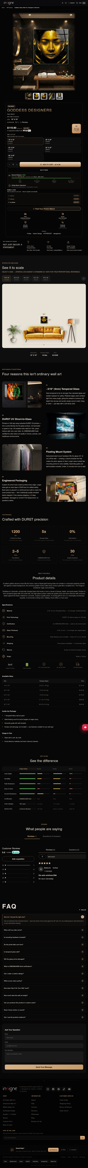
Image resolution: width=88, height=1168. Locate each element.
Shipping (82, 1157)
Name (6, 1034)
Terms (69, 1157)
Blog (32, 1118)
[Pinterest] (58, 1089)
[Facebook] (53, 1089)
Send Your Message (44, 1067)
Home (3, 7)
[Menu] (83, 2)
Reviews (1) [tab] (50, 849)
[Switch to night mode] (84, 278)
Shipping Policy (65, 1103)
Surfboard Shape (9, 1111)
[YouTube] (69, 1089)
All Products (10, 7)
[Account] (62, 3)
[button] (18, 865)
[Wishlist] (66, 3)
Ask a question (18, 859)
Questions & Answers (52, 836)
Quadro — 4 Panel (9, 1114)
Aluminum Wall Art (9, 1103)
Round (5, 1118)
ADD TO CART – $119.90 (51, 164)
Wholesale (35, 1114)
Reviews (32, 836)
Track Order (64, 1100)
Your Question (9, 1050)
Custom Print (7, 1121)
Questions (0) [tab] (74, 849)
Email (6, 1042)
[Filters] (42, 856)
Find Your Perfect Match (45, 209)
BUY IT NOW (44, 170)
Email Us (54, 1149)
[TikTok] (64, 1089)
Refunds (75, 1157)
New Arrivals (7, 1125)
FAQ (32, 1103)
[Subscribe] (82, 1138)
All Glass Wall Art (9, 1100)
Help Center (64, 1111)
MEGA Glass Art (9, 1107)
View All (83, 910)
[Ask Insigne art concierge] (85, 727)
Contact (34, 1107)
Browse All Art (36, 1121)
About (33, 1100)
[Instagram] (48, 1089)
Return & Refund (66, 1107)
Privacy (63, 1157)
